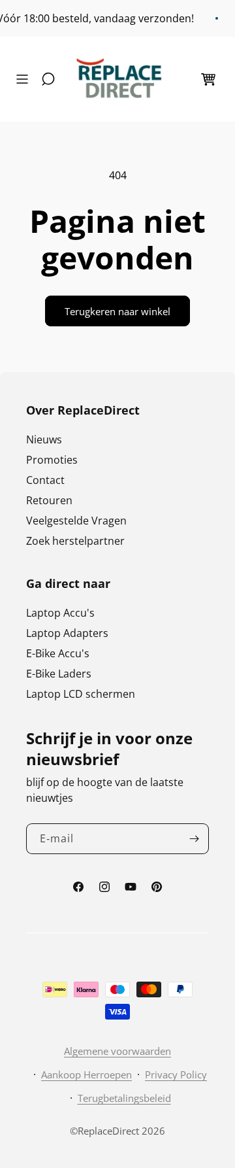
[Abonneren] (194, 838)
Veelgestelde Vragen (76, 520)
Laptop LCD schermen (80, 694)
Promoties (52, 460)
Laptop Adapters (67, 633)
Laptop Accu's (60, 613)
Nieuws (44, 439)
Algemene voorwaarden (117, 1050)
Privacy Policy (176, 1074)
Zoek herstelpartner (75, 541)
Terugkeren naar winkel (117, 311)
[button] (25, 79)
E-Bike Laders (58, 673)
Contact (45, 480)
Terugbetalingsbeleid (124, 1098)
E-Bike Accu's (57, 653)
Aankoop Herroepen (86, 1074)
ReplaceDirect (108, 1130)
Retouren (49, 500)
